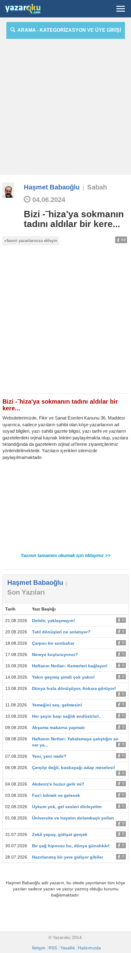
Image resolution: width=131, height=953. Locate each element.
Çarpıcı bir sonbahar (53, 643)
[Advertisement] (65, 109)
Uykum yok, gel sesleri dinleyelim (66, 806)
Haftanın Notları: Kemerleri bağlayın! (70, 665)
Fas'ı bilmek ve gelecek (56, 795)
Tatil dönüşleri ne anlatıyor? (61, 631)
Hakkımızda (89, 947)
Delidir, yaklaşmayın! (53, 620)
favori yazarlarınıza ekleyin (32, 240)
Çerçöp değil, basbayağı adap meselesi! (73, 767)
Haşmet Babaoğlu (52, 187)
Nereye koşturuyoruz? (55, 654)
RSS (52, 947)
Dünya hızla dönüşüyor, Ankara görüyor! (74, 688)
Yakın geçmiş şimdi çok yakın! (63, 677)
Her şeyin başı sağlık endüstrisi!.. (66, 716)
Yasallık (67, 947)
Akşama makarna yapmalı (58, 727)
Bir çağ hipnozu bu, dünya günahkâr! (71, 845)
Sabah (97, 187)
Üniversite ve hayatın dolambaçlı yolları (73, 818)
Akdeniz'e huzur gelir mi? (58, 784)
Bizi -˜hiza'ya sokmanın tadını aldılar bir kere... (74, 219)
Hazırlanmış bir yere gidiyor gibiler (67, 857)
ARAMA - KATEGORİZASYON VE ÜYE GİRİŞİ (68, 30)
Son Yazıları (26, 592)
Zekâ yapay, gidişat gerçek (59, 834)
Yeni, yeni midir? (49, 756)
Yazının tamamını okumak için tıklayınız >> (66, 555)
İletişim (38, 947)
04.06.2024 (47, 199)
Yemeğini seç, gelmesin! (57, 704)
